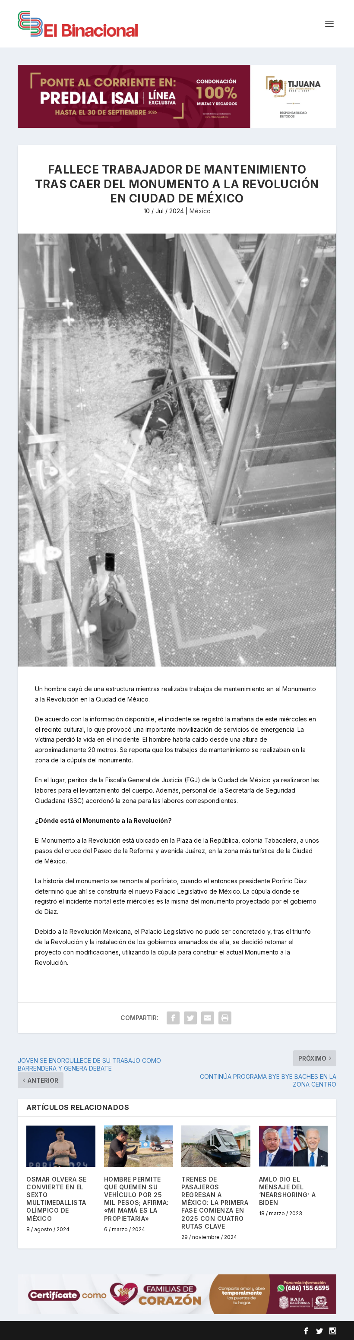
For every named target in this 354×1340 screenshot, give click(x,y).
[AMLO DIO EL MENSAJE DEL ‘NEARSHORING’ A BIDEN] (293, 1146)
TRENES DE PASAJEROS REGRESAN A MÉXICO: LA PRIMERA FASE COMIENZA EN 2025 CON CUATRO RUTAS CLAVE (214, 1203)
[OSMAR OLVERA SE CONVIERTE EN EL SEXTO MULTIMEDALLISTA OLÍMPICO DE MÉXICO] (60, 1146)
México (200, 211)
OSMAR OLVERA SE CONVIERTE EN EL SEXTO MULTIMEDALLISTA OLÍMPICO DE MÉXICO (56, 1199)
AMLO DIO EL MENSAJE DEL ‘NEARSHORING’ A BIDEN (287, 1191)
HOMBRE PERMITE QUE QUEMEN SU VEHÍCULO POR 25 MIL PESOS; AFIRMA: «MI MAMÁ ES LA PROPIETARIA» (136, 1199)
